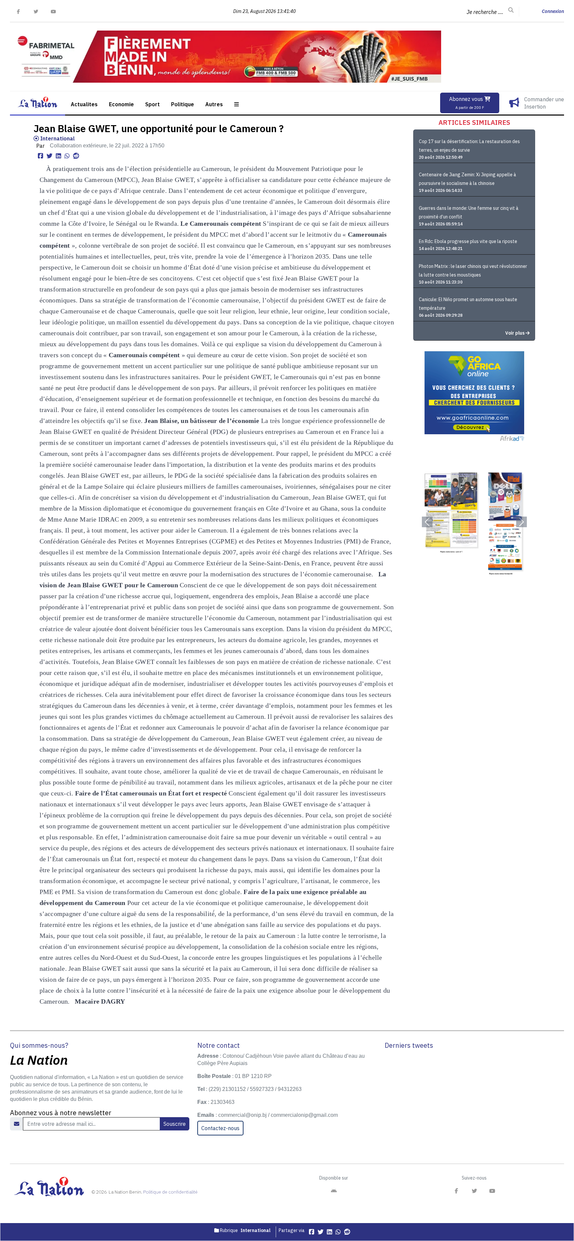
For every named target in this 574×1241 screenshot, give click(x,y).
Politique (182, 104)
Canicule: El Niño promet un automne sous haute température (468, 303)
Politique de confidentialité (170, 1192)
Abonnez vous (466, 103)
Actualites (84, 104)
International (57, 138)
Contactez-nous (220, 1128)
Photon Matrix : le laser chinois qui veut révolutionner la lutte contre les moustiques (473, 270)
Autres (214, 104)
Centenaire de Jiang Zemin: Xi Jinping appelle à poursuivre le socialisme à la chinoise (467, 179)
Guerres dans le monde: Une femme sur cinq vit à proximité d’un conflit (469, 212)
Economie (121, 104)
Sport (152, 104)
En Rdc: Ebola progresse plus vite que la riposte (468, 241)
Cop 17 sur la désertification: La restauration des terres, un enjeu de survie (469, 145)
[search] (511, 10)
